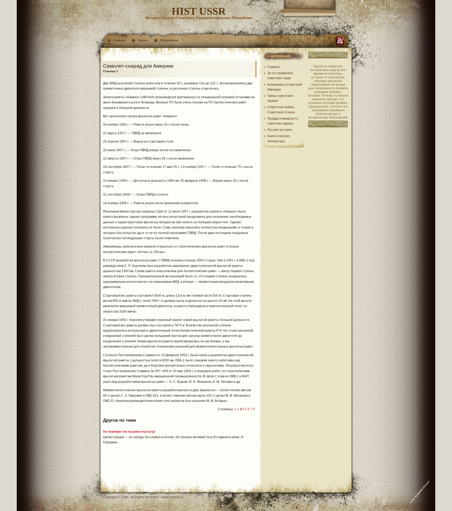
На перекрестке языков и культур (129, 431)
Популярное (169, 40)
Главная (119, 40)
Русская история (279, 130)
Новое (142, 40)
